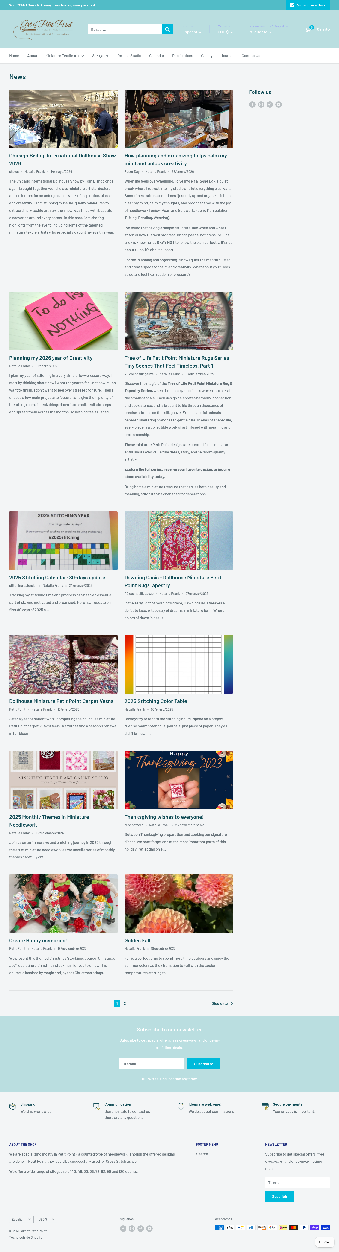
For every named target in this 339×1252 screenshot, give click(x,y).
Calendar (156, 55)
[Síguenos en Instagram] (261, 104)
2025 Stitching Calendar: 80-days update (57, 577)
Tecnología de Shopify (25, 1237)
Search (202, 1153)
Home (14, 55)
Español (17, 1219)
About (32, 55)
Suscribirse (203, 1063)
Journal (227, 55)
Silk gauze (100, 55)
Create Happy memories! (38, 940)
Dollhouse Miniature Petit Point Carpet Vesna (61, 701)
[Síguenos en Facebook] (252, 104)
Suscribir (279, 1196)
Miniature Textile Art (62, 55)
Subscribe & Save (311, 5)
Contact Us (251, 55)
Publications (182, 55)
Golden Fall (137, 940)
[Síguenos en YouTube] (278, 104)
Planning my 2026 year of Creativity (50, 357)
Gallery (207, 55)
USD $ (43, 1219)
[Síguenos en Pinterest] (270, 104)
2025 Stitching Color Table (156, 701)
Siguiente (220, 1003)
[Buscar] (167, 29)
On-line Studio (129, 55)
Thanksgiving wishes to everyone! (164, 816)
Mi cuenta (258, 31)
